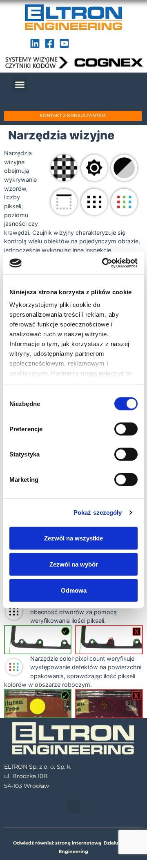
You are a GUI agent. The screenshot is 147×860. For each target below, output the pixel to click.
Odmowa (74, 590)
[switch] (126, 428)
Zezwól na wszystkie (73, 537)
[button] (20, 84)
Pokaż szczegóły (98, 512)
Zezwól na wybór (73, 563)
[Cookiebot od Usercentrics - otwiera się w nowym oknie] (104, 263)
